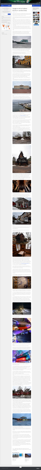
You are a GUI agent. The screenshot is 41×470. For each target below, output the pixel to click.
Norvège (13, 5)
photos (25, 449)
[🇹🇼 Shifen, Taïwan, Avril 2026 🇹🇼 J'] (34, 22)
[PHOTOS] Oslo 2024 (21, 457)
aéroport (16, 448)
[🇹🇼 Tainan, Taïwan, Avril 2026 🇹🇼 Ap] (36, 19)
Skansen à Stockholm (23, 115)
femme (23, 448)
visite (14, 450)
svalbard (30, 449)
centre (21, 448)
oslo (22, 449)
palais (23, 449)
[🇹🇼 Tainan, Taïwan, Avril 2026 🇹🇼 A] (34, 19)
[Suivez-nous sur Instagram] (8, 5)
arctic (17, 448)
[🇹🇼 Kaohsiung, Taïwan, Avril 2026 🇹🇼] (38, 13)
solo (28, 449)
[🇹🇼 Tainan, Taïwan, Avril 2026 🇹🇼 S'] (38, 17)
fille (25, 448)
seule (26, 449)
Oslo (15, 5)
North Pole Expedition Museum (25, 263)
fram (26, 448)
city (22, 448)
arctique (19, 448)
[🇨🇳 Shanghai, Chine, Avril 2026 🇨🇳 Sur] (34, 13)
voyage (16, 450)
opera (20, 449)
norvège (17, 449)
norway (19, 449)
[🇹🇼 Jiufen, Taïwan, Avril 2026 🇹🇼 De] (38, 19)
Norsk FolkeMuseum (14, 449)
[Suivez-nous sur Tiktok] (10, 5)
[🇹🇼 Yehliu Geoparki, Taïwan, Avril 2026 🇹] (36, 22)
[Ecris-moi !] (9, 5)
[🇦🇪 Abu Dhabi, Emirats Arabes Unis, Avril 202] (36, 13)
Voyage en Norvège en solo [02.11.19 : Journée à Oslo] (15, 459)
